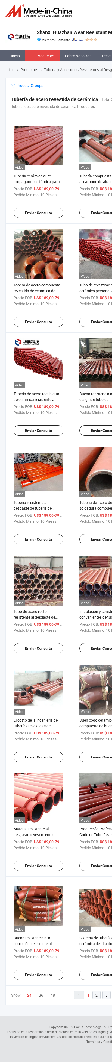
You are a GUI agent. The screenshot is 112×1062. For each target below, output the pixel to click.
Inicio (15, 55)
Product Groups (29, 85)
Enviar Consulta (38, 213)
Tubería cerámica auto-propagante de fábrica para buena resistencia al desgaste (38, 181)
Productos (45, 55)
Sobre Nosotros (78, 55)
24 (29, 995)
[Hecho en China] (39, 10)
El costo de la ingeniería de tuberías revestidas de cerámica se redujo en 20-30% (38, 726)
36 (41, 995)
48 (53, 995)
